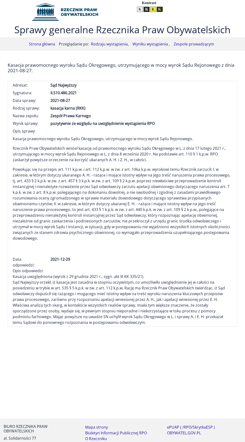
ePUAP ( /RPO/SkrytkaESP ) (191, 427)
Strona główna (42, 44)
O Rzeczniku (96, 438)
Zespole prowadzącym (194, 44)
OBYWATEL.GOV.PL (184, 433)
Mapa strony (96, 427)
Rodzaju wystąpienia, (110, 44)
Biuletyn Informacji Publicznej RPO (116, 433)
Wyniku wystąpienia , (151, 44)
